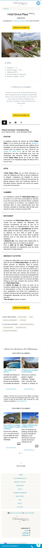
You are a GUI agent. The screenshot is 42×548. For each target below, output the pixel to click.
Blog (20, 489)
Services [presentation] (10, 123)
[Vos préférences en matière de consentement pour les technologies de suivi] (38, 544)
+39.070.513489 (29, 513)
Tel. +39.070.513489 (33, 21)
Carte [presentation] (21, 123)
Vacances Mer (8, 327)
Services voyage (20, 482)
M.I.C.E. (20, 503)
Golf (31, 317)
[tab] (4, 122)
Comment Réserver (20, 493)
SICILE (26, 531)
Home (21, 475)
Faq (20, 500)
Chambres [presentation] (15, 123)
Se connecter (5, 546)
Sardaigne (20, 485)
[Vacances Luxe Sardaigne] (22, 3)
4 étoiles (23, 320)
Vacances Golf (21, 327)
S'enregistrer (13, 546)
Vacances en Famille (27, 324)
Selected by (20, 496)
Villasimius (34, 143)
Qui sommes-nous (20, 478)
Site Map (20, 507)
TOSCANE (25, 533)
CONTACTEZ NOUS (15, 513)
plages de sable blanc (12, 152)
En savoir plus (11, 389)
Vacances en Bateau (10, 331)
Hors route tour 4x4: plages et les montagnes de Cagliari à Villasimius (12, 427)
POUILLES (25, 535)
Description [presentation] (4, 122)
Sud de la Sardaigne (10, 320)
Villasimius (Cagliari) (19, 21)
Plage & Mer (22, 317)
